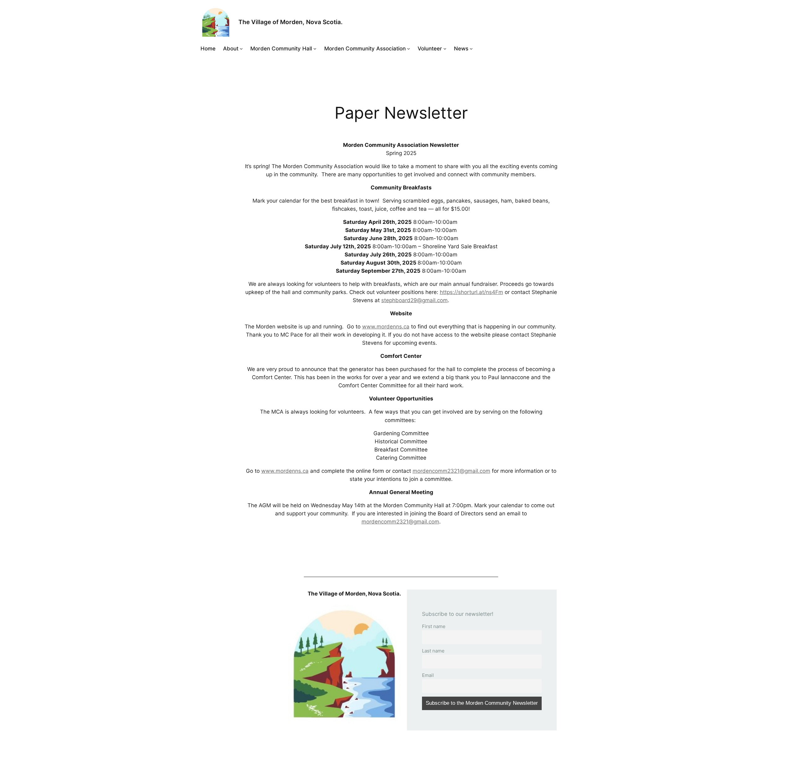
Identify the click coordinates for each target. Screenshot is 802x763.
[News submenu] (471, 48)
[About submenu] (241, 48)
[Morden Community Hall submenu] (314, 48)
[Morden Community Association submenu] (408, 48)
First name (433, 626)
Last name (433, 651)
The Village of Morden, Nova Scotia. (290, 22)
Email (428, 675)
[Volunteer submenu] (444, 48)
